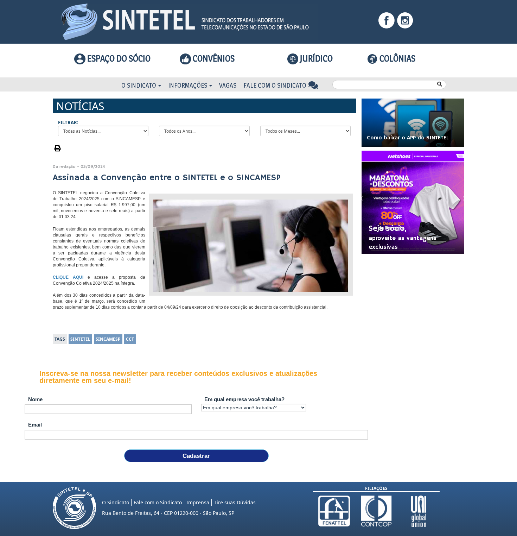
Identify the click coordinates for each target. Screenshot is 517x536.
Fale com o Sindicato (275, 85)
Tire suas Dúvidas (235, 502)
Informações (188, 85)
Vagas (227, 85)
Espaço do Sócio (118, 58)
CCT (130, 339)
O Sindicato (139, 85)
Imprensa (197, 502)
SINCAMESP (108, 339)
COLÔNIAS (396, 58)
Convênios (213, 58)
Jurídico (315, 58)
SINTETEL (80, 339)
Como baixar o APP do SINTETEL (408, 137)
